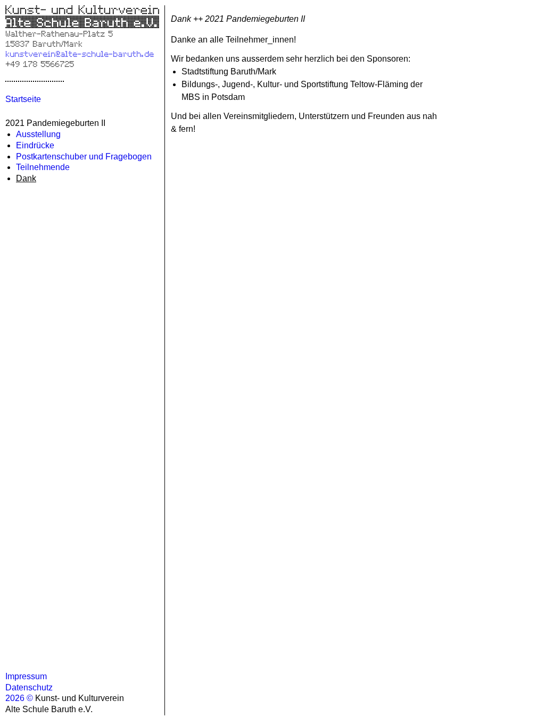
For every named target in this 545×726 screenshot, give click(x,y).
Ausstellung (38, 134)
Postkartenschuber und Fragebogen (84, 156)
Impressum (26, 676)
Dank (26, 178)
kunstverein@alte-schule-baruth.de (79, 53)
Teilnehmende (43, 167)
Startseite (23, 99)
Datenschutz (29, 687)
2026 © (20, 698)
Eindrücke (35, 145)
